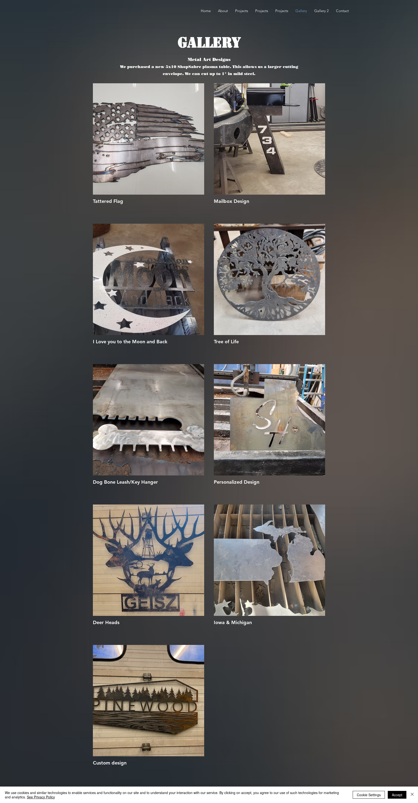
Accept (397, 794)
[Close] (412, 794)
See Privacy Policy (41, 797)
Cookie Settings (369, 794)
